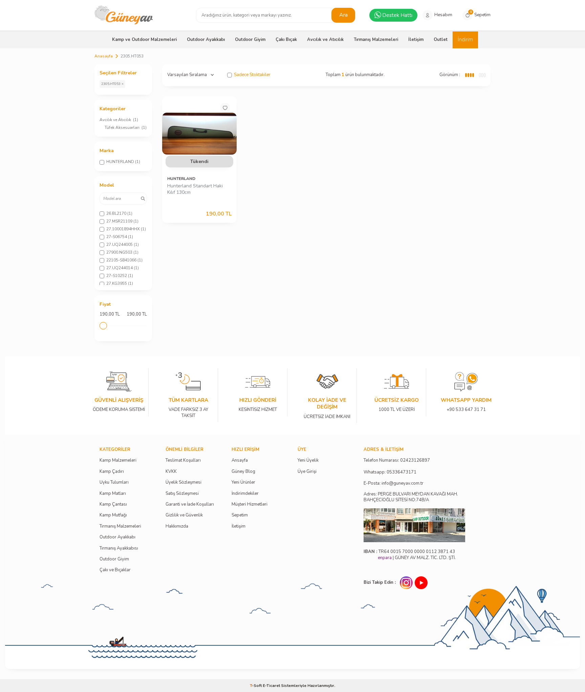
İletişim (416, 40)
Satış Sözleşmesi (182, 494)
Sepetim (240, 515)
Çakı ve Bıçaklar (115, 570)
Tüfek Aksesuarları (126, 127)
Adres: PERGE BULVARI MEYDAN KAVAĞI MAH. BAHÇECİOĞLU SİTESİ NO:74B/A (411, 497)
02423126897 (415, 460)
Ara (343, 15)
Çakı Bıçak (286, 40)
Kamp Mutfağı (113, 515)
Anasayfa (103, 56)
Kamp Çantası (113, 504)
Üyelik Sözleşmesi (183, 482)
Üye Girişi (307, 472)
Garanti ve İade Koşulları (190, 504)
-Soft (256, 685)
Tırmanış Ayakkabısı (119, 548)
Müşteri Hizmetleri (249, 504)
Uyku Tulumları (114, 482)
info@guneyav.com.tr (403, 483)
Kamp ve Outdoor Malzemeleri (144, 40)
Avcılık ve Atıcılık (325, 40)
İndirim (465, 39)
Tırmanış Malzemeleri (376, 40)
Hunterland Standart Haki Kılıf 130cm (195, 189)
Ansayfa (240, 460)
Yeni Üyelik (308, 460)
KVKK (171, 472)
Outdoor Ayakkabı (206, 40)
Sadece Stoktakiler (252, 75)
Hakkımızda (177, 526)
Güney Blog (243, 472)
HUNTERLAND (181, 178)
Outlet (441, 40)
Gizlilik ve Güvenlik (184, 515)
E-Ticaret (271, 685)
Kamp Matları (113, 494)
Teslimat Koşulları (183, 460)
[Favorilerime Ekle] (225, 108)
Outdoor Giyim (250, 40)
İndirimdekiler (245, 494)
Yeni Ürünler (243, 482)
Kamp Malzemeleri (118, 460)
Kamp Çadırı (112, 472)
